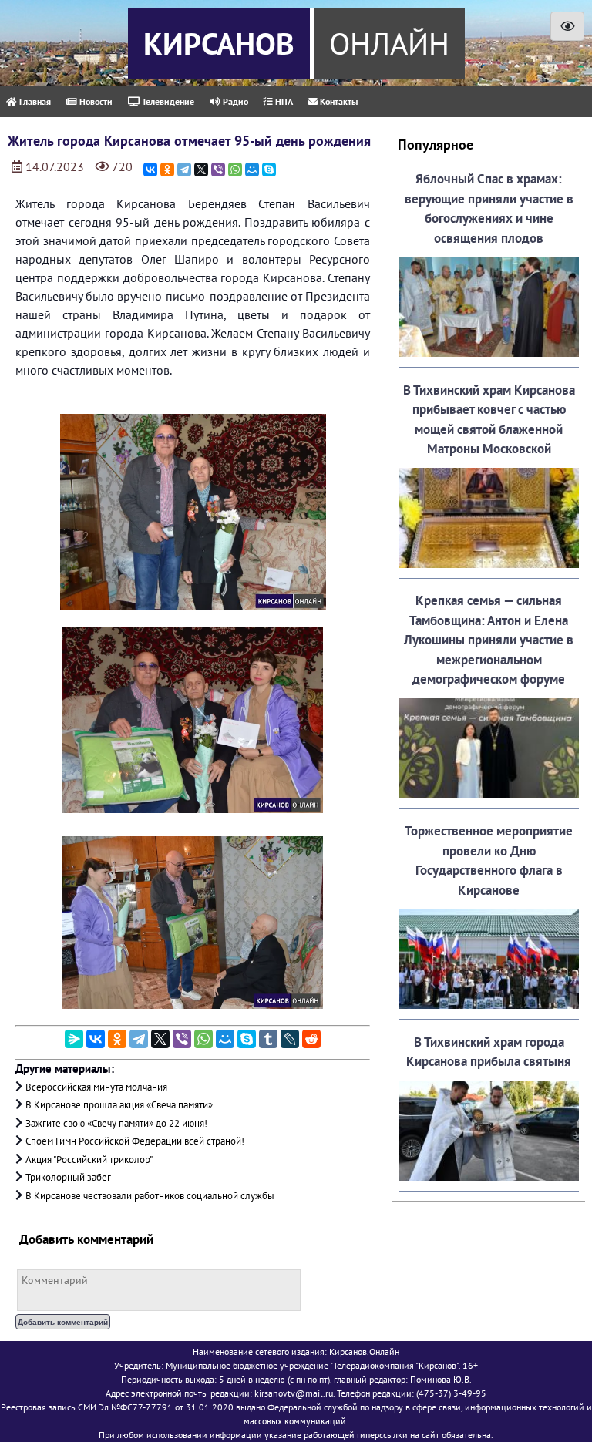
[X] (201, 169)
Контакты (338, 101)
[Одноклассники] (167, 169)
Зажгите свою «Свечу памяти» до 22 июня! (116, 1123)
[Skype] (269, 169)
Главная (34, 101)
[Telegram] (184, 169)
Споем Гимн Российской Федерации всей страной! (134, 1141)
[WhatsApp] (235, 169)
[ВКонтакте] (150, 169)
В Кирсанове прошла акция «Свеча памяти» (119, 1104)
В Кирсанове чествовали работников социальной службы (149, 1195)
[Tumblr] (268, 1039)
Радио (234, 101)
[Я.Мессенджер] (74, 1039)
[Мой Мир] (252, 169)
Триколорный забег (68, 1177)
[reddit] (311, 1039)
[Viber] (218, 169)
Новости (95, 101)
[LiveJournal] (290, 1039)
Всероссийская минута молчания (96, 1087)
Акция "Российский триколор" (89, 1159)
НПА (283, 101)
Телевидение (167, 101)
